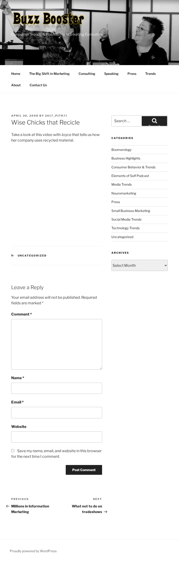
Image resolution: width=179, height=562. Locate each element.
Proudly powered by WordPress (33, 551)
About (16, 85)
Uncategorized (32, 255)
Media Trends (121, 184)
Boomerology (121, 150)
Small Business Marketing (130, 211)
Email (17, 402)
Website (18, 426)
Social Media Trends (126, 219)
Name (17, 378)
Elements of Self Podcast (130, 176)
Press (131, 74)
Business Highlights (125, 158)
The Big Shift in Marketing (49, 74)
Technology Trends (125, 228)
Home (15, 74)
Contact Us (38, 85)
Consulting (87, 74)
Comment (21, 314)
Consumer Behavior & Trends (133, 167)
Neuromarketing (123, 193)
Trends (150, 74)
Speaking (111, 74)
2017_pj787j (56, 115)
